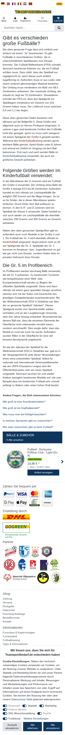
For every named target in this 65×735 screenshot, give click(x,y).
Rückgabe (8, 606)
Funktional (14, 718)
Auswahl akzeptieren (12, 726)
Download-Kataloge (14, 613)
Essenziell (14, 705)
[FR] (14, 4)
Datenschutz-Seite (21, 699)
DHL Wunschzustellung (21, 713)
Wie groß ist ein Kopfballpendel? (21, 408)
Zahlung (7, 598)
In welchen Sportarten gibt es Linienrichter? (27, 420)
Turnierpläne (10, 636)
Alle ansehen (15, 439)
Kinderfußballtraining (14, 155)
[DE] (3, 4)
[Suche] (59, 28)
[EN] (8, 4)
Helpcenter (9, 610)
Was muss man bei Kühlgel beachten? (24, 414)
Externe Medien (17, 709)
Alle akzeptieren (53, 726)
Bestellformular (11, 617)
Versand (7, 602)
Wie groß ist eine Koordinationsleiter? (24, 401)
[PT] (30, 4)
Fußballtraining (11, 640)
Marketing (51, 705)
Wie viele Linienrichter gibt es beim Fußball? (28, 427)
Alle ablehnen (32, 726)
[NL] (25, 4)
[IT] (19, 4)
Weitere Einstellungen (36, 718)
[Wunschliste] (42, 19)
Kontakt (7, 621)
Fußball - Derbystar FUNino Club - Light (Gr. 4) (42, 452)
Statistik (32, 705)
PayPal (47, 713)
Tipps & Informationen (15, 643)
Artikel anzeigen (43, 472)
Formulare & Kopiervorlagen (19, 632)
